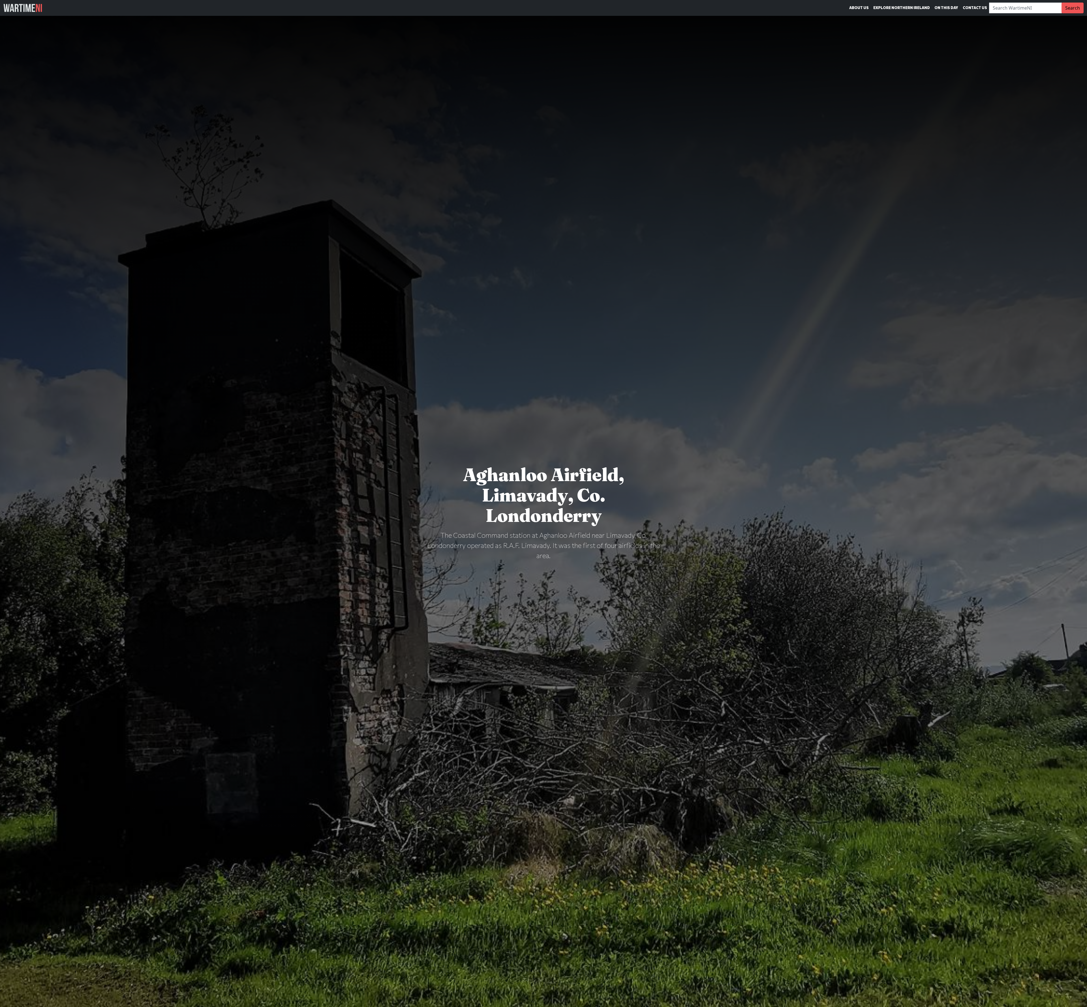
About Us (859, 7)
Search (1072, 8)
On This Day (946, 7)
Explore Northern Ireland (901, 7)
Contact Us (975, 7)
